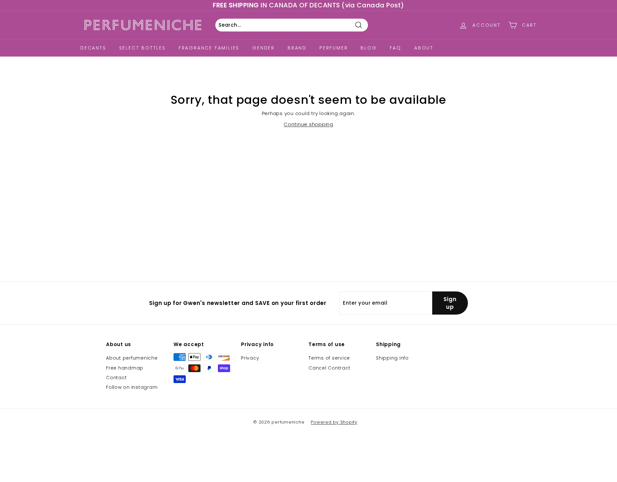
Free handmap (124, 368)
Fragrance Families (209, 48)
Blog (369, 48)
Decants (93, 48)
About (424, 48)
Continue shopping (308, 124)
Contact (116, 377)
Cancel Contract (329, 368)
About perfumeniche (132, 358)
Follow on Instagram (131, 387)
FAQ (395, 48)
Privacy (250, 358)
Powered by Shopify (334, 422)
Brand (297, 48)
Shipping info (392, 358)
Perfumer (333, 48)
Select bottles (142, 48)
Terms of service (329, 358)
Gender (263, 48)
